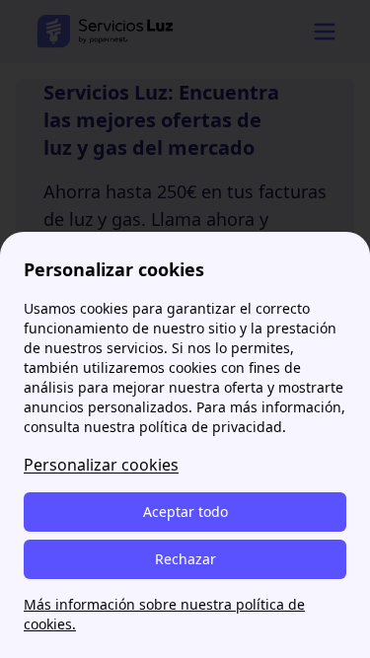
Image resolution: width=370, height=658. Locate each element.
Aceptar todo (185, 511)
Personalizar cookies (101, 465)
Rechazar (185, 558)
